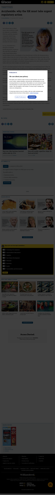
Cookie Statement (34, 93)
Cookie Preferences (20, 97)
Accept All (32, 97)
